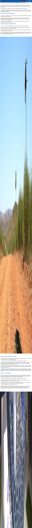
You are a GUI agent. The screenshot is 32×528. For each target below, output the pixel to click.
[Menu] (29, 1)
